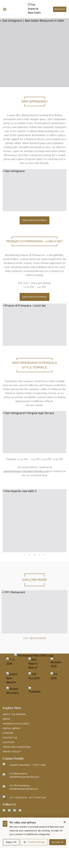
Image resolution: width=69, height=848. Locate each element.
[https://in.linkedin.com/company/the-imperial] (15, 811)
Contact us (10, 738)
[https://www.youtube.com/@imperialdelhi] (21, 811)
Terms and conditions (16, 747)
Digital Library (12, 728)
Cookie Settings (36, 842)
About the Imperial (14, 714)
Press (6, 719)
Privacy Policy (12, 752)
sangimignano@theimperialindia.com (26, 471)
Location (8, 742)
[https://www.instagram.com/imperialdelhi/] (10, 811)
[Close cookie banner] (64, 822)
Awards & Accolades (16, 724)
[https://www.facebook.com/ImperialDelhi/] (5, 811)
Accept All (57, 842)
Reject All (11, 842)
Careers (8, 733)
